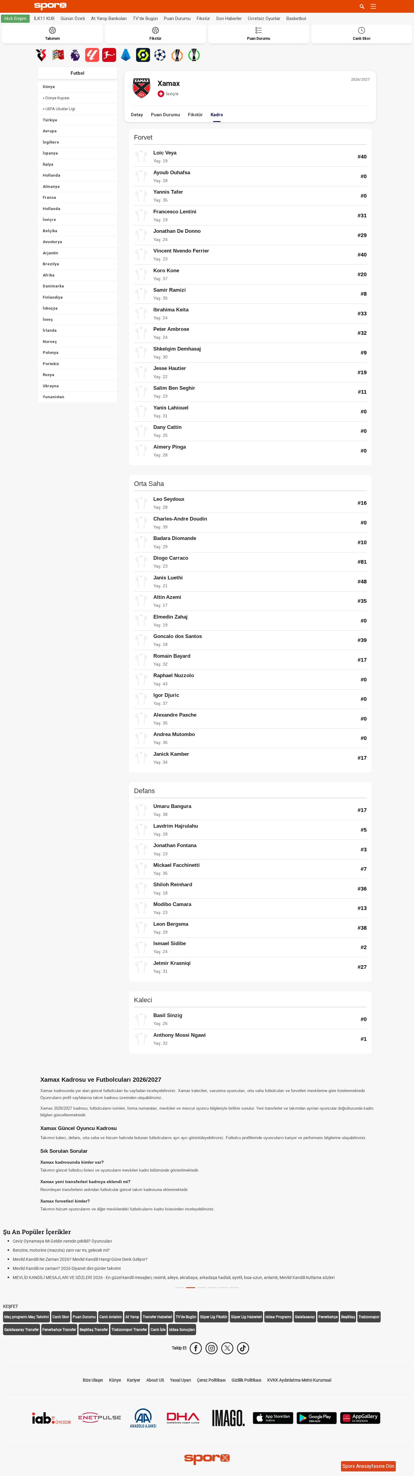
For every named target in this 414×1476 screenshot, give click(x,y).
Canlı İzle (158, 1330)
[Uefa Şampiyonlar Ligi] (160, 55)
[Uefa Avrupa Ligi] (177, 55)
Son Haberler (229, 18)
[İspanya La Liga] (92, 55)
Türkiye (50, 120)
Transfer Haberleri (157, 1317)
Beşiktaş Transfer (94, 1330)
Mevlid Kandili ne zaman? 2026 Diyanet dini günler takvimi (67, 1268)
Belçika (50, 231)
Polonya (50, 352)
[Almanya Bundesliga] (109, 55)
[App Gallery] (360, 1417)
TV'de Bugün (145, 18)
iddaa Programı (278, 1317)
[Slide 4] (223, 1287)
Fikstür (203, 18)
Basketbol (296, 18)
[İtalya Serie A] (126, 55)
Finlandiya (53, 297)
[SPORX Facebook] (195, 1348)
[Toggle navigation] (373, 6)
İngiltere (51, 142)
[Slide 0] (179, 1287)
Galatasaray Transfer (21, 1330)
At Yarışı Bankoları (109, 18)
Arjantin (50, 253)
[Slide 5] (234, 1287)
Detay (137, 114)
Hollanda (51, 175)
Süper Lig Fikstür (213, 1317)
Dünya (49, 86)
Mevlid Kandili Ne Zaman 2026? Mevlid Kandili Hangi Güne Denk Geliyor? (80, 1259)
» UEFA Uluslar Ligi (59, 109)
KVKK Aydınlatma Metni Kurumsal (299, 1380)
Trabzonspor (369, 1317)
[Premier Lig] (75, 55)
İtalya (48, 164)
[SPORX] (207, 1459)
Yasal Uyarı (180, 1380)
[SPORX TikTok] (243, 1348)
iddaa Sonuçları (182, 1330)
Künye (115, 1380)
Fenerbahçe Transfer (59, 1330)
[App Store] (273, 1417)
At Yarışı (132, 1317)
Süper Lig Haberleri (246, 1317)
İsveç (48, 319)
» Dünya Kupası (56, 98)
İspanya (50, 153)
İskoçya (50, 308)
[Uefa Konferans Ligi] (194, 55)
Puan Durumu (177, 18)
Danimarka (53, 286)
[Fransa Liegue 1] (143, 55)
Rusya (48, 374)
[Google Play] (316, 1417)
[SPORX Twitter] (227, 1348)
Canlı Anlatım (110, 1317)
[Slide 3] (212, 1287)
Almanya (51, 186)
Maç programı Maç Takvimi (26, 1317)
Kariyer (133, 1380)
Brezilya (51, 264)
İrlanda (50, 330)
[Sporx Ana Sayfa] (51, 6)
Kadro (217, 114)
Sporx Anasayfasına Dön (368, 1466)
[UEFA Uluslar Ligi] (58, 55)
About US (155, 1380)
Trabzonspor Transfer (129, 1330)
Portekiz (51, 363)
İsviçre (49, 219)
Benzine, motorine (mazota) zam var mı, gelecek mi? (61, 1250)
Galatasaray (305, 1317)
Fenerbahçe (328, 1317)
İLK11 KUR (44, 18)
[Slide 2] (201, 1287)
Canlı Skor (60, 1317)
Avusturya (52, 241)
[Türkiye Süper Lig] (41, 55)
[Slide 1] (190, 1287)
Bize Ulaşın (93, 1380)
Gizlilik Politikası (246, 1380)
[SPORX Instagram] (211, 1348)
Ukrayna (51, 386)
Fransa (49, 197)
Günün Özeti (73, 18)
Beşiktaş (348, 1317)
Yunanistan (53, 397)
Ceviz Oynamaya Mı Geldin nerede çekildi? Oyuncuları (62, 1241)
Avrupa (50, 131)
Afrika (49, 275)
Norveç (50, 341)
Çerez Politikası (211, 1380)
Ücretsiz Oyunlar (264, 18)
